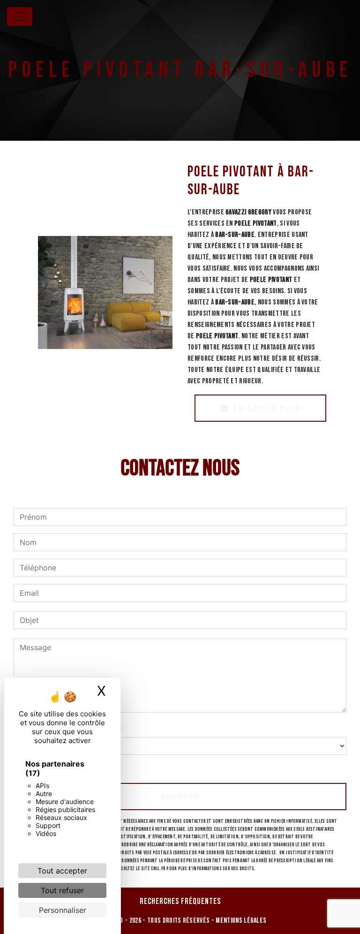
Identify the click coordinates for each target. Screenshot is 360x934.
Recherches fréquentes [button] (180, 901)
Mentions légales (240, 920)
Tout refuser (62, 890)
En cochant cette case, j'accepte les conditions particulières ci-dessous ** (155, 768)
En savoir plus (265, 408)
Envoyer (180, 796)
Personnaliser (62, 910)
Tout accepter (62, 870)
